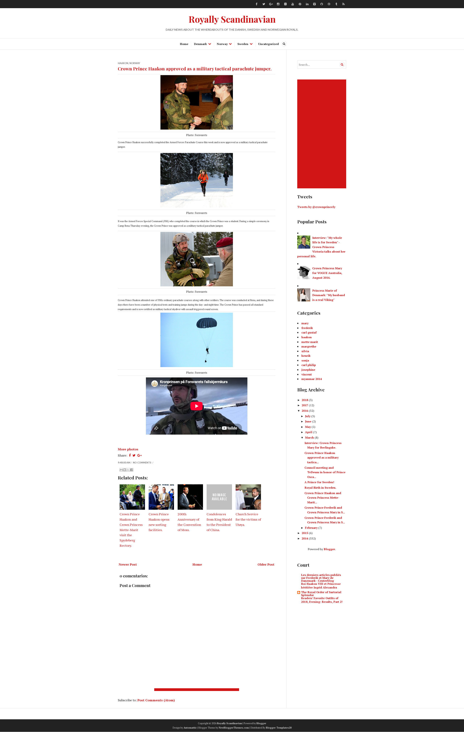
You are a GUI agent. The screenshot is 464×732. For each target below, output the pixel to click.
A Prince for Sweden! (319, 482)
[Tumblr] (336, 4)
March (310, 437)
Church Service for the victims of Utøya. (248, 519)
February (311, 528)
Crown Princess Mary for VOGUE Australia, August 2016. (327, 272)
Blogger (329, 549)
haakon (123, 63)
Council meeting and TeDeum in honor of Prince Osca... (324, 472)
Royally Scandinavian (232, 19)
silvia (305, 351)
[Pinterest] (300, 4)
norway (134, 63)
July (308, 416)
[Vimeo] (314, 4)
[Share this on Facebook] (130, 455)
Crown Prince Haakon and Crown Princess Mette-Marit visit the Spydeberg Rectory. (131, 530)
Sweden (242, 44)
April (309, 432)
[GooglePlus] (271, 4)
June (308, 421)
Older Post (266, 564)
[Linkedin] (307, 4)
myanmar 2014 (311, 379)
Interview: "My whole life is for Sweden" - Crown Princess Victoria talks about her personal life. (321, 247)
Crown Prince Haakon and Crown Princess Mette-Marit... (322, 497)
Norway (222, 44)
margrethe (308, 346)
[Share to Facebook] (131, 470)
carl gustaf (309, 332)
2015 (305, 533)
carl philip (308, 365)
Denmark (200, 44)
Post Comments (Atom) (156, 700)
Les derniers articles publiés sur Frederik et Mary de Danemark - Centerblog (321, 578)
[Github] (321, 4)
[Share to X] (128, 470)
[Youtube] (292, 4)
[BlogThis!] (125, 470)
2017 (305, 405)
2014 (305, 538)
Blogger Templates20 (278, 727)
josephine (308, 370)
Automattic (190, 727)
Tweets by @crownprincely (316, 207)
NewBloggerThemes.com (234, 727)
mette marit (309, 342)
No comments (142, 462)
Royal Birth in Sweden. (320, 488)
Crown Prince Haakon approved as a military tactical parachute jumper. (195, 68)
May (308, 427)
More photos (128, 449)
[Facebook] (256, 4)
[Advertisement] (197, 689)
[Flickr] (285, 4)
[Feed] (343, 4)
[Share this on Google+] (139, 455)
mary (304, 323)
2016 (305, 411)
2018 (305, 400)
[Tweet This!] (134, 455)
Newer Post (128, 564)
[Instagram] (278, 4)
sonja (305, 360)
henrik (305, 356)
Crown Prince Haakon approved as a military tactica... (321, 457)
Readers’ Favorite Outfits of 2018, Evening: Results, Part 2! (322, 600)
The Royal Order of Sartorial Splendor (321, 593)
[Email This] (121, 470)
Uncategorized (268, 44)
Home (184, 44)
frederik (307, 328)
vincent (306, 374)
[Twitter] (263, 4)
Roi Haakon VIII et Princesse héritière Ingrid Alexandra (321, 585)
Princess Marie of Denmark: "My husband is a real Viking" (328, 295)
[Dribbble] (329, 4)
